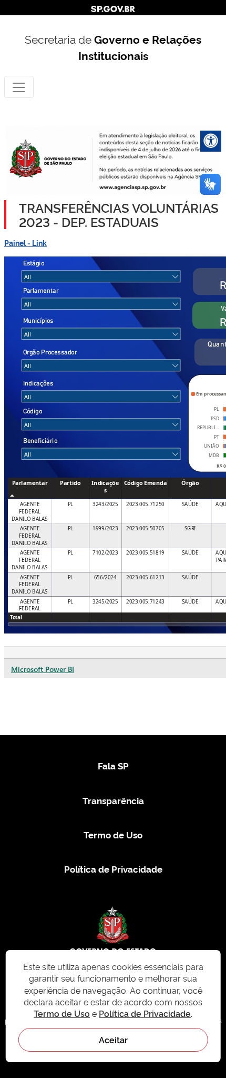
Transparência (113, 800)
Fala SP (113, 765)
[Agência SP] (133, 187)
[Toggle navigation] (19, 86)
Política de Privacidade (113, 869)
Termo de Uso (113, 834)
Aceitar (113, 1039)
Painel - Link (25, 243)
